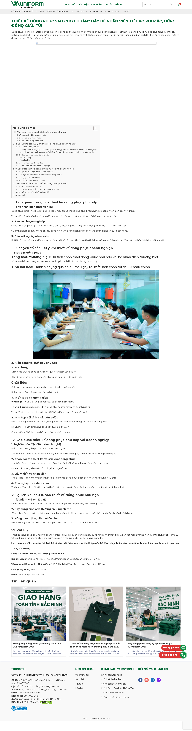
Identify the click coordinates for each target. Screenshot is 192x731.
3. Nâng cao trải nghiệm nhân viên (34, 192)
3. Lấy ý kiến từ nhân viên (30, 177)
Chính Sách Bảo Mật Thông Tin (117, 688)
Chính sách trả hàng (111, 675)
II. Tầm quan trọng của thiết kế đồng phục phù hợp (40, 132)
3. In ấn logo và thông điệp (31, 163)
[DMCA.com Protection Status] (45, 702)
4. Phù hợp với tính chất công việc (34, 166)
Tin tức (108, 4)
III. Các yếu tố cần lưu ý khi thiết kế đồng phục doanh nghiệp (45, 144)
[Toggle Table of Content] (94, 128)
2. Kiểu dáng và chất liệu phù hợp (34, 155)
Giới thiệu (83, 4)
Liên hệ (119, 4)
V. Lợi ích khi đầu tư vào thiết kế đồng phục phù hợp (41, 183)
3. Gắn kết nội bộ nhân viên (31, 141)
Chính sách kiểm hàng (112, 692)
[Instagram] (147, 680)
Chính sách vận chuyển (113, 684)
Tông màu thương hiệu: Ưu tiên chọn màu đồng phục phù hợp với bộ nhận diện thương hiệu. (59, 150)
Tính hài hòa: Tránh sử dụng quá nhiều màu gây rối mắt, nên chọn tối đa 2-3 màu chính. (58, 152)
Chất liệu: (26, 160)
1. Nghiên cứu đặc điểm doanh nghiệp (36, 172)
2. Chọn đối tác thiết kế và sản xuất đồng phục (40, 175)
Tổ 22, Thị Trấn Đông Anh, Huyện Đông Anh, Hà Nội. (78, 564)
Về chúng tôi (82, 675)
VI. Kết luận (20, 195)
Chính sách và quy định (117, 669)
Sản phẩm (96, 4)
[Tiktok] (159, 680)
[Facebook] (140, 680)
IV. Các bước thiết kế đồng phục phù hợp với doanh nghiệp (44, 169)
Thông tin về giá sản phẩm (115, 697)
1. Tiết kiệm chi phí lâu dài (30, 186)
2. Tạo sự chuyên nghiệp (30, 138)
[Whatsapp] (153, 680)
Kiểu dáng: (27, 158)
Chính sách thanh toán (113, 679)
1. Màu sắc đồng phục (29, 147)
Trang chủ (69, 4)
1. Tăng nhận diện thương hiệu (32, 135)
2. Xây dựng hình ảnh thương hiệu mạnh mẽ (39, 189)
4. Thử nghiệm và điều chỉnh (32, 180)
